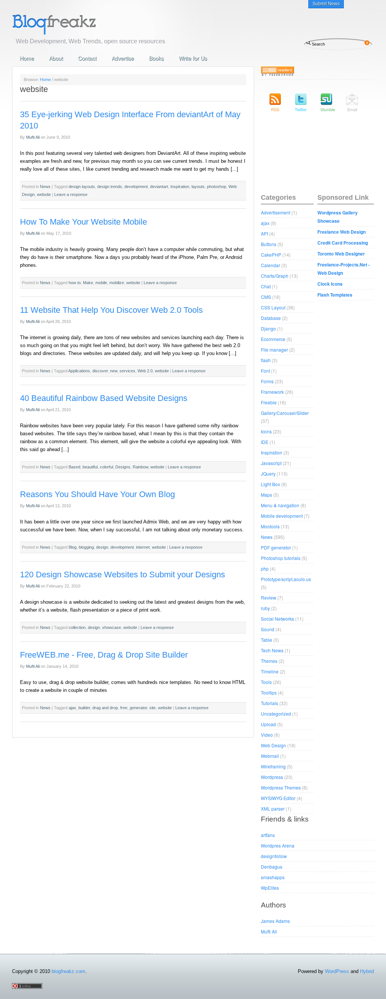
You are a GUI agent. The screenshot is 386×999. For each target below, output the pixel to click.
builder (84, 707)
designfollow (274, 856)
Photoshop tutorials (280, 558)
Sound (267, 629)
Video (267, 734)
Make (88, 282)
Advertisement (275, 212)
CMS (266, 297)
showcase (111, 627)
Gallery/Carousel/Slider (285, 413)
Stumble (326, 109)
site (152, 707)
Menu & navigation (280, 505)
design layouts (82, 186)
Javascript (271, 463)
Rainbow (140, 467)
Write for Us (193, 58)
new (113, 371)
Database (271, 318)
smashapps (273, 877)
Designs (122, 467)
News (45, 186)
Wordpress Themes (281, 787)
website (44, 194)
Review (268, 597)
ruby (265, 608)
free (123, 707)
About (56, 58)
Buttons (268, 244)
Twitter (301, 109)
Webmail (270, 756)
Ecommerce (273, 339)
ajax (72, 707)
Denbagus (271, 866)
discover (100, 371)
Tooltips (269, 692)
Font (265, 370)
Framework (272, 392)
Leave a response (70, 194)
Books (156, 58)
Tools (266, 682)
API (264, 233)
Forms (267, 381)
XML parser (273, 808)
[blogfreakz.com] (78, 24)
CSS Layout (273, 307)
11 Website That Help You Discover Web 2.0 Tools (111, 310)
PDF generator (276, 547)
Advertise (123, 58)
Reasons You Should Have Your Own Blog (97, 494)
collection (77, 627)
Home (27, 58)
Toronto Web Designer (341, 253)
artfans (268, 835)
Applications (79, 371)
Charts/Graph (274, 275)
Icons (266, 431)
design (102, 547)
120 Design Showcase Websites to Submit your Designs (122, 574)
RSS (275, 109)
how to (75, 282)
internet (143, 547)
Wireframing (273, 766)
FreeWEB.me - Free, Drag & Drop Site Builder (104, 654)
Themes (269, 661)
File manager (274, 349)
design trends (109, 186)
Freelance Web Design (341, 231)
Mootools (270, 526)
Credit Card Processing (342, 242)
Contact (87, 58)
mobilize (116, 282)
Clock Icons (330, 283)
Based (74, 467)
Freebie (269, 402)
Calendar (270, 265)
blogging (86, 547)
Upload (268, 724)
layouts (198, 186)
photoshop (216, 186)
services (127, 371)
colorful (106, 467)
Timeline (270, 671)
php (265, 568)
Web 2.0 (145, 371)
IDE (264, 442)
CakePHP (271, 254)
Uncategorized (276, 713)
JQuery (268, 473)
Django (268, 328)
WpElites (270, 887)
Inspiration (179, 186)
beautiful (90, 467)
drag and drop (105, 707)
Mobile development (282, 516)
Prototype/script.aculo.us (286, 579)
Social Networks (277, 618)
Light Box (270, 484)
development (136, 186)
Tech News (272, 650)
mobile (101, 282)
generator (138, 707)
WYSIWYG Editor (278, 798)
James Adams (275, 921)
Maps (266, 494)
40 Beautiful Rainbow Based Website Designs (103, 398)
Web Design (273, 745)
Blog (73, 547)
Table (266, 639)
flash (266, 360)
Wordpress (272, 777)
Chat (266, 286)
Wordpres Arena (277, 845)
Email (352, 109)
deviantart (159, 186)
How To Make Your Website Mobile (83, 221)
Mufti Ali (33, 137)
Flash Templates (334, 294)
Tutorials (269, 703)
